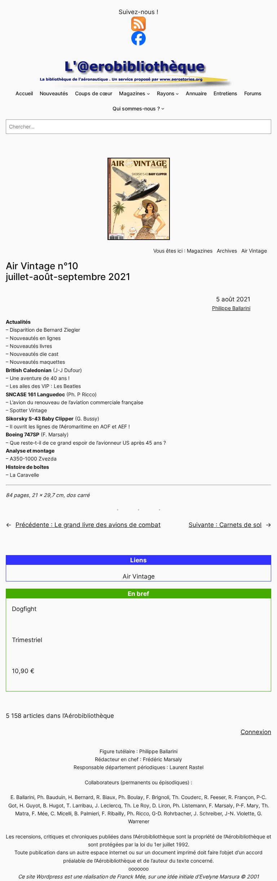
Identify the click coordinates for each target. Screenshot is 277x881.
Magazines (199, 251)
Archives (227, 251)
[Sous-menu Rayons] (177, 93)
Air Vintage (254, 251)
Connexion (256, 732)
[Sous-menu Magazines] (148, 93)
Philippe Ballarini (231, 308)
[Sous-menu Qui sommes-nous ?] (162, 108)
